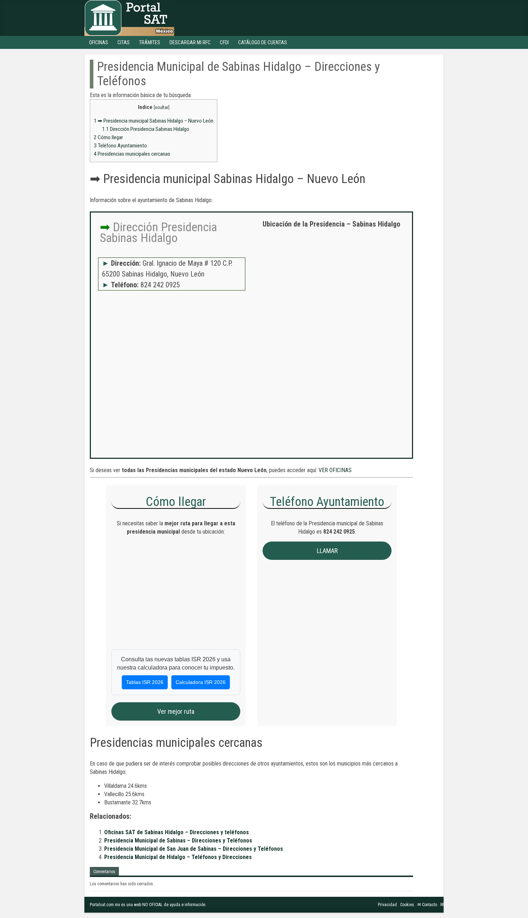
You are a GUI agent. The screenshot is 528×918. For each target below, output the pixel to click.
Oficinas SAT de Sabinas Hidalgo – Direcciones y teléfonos (176, 832)
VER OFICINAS (335, 470)
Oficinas (98, 42)
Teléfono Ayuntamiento (120, 145)
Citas (123, 42)
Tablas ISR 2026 (144, 682)
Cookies (407, 904)
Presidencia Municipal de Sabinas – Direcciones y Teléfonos (178, 840)
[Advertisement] (331, 286)
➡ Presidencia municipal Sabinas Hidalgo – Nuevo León (153, 121)
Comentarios (104, 871)
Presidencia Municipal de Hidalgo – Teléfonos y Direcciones (178, 857)
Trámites (149, 42)
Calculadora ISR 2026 (201, 682)
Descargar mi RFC (190, 42)
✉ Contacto (427, 904)
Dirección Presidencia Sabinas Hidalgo (145, 129)
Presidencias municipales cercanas (132, 154)
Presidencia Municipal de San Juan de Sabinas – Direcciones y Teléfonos (193, 848)
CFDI (224, 42)
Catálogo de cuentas (262, 42)
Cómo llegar (108, 137)
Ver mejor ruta (175, 711)
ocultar (161, 107)
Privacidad (387, 904)
